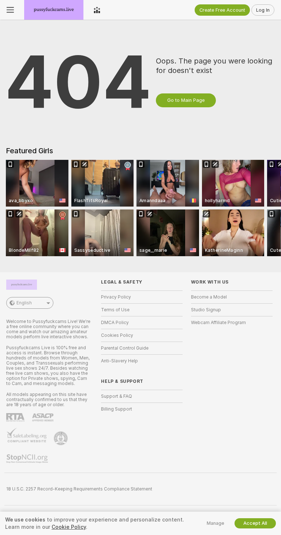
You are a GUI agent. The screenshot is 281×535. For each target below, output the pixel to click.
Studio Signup (206, 309)
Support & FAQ (116, 396)
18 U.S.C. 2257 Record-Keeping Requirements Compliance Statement (79, 489)
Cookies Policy (117, 335)
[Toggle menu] (10, 10)
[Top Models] (97, 10)
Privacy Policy (116, 297)
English (24, 302)
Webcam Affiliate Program (218, 322)
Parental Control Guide (125, 348)
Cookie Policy (69, 527)
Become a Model (209, 297)
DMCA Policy (115, 322)
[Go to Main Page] (53, 10)
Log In (263, 10)
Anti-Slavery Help (119, 360)
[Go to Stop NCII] (27, 458)
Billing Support (116, 409)
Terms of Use (115, 309)
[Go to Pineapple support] (61, 438)
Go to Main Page (186, 100)
